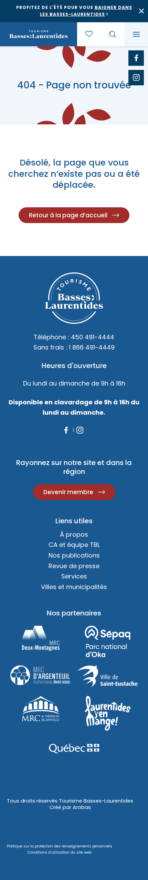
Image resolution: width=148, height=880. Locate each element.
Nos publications (74, 555)
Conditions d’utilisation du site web (60, 852)
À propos (74, 534)
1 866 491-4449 (92, 347)
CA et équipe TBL (74, 544)
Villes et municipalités (74, 587)
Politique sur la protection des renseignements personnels (59, 846)
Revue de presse (74, 566)
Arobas (82, 807)
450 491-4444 (92, 337)
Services (74, 576)
